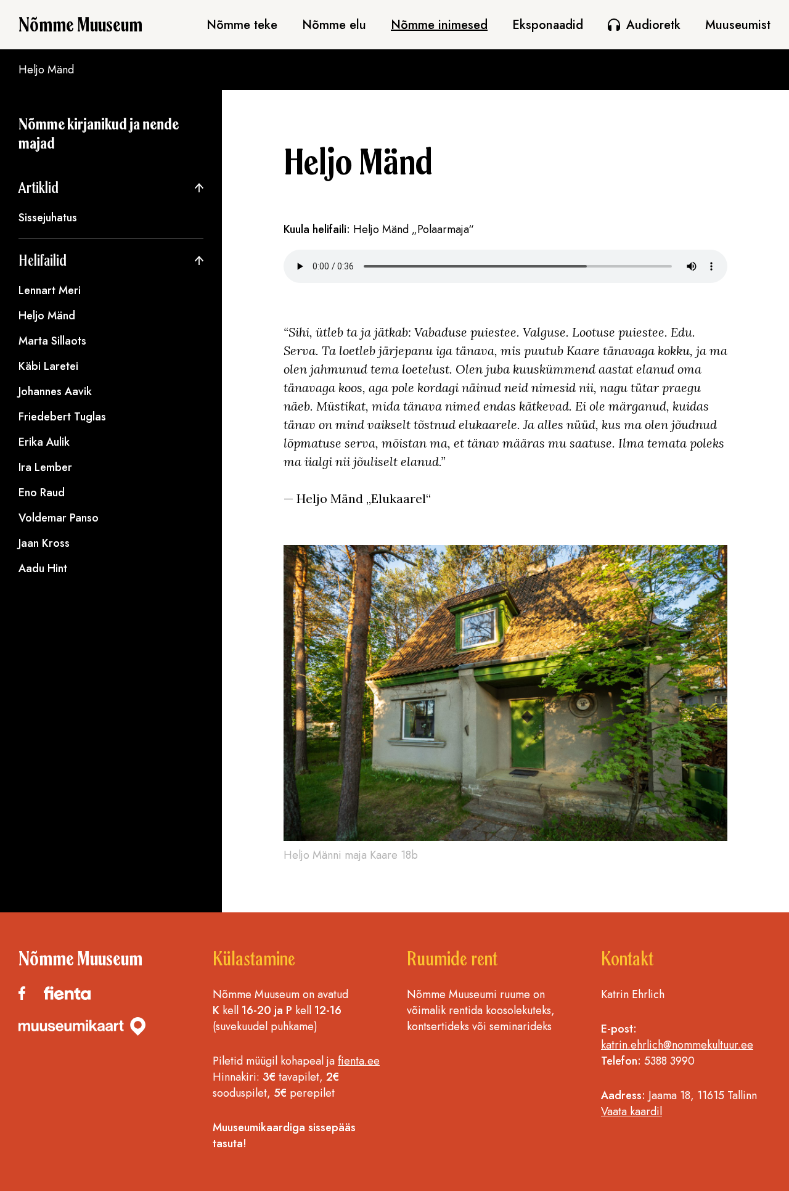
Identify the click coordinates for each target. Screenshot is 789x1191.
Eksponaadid (547, 25)
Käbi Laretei (48, 366)
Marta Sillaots (52, 341)
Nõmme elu (334, 25)
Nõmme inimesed (439, 25)
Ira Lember (45, 467)
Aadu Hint (42, 568)
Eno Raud (41, 493)
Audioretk (653, 25)
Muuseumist (738, 25)
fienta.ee (359, 1061)
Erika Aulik (44, 442)
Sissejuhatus (47, 218)
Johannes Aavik (55, 391)
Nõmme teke (241, 25)
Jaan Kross (44, 543)
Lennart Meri (49, 290)
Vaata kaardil (631, 1111)
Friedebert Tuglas (62, 417)
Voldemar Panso (58, 518)
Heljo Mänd (46, 316)
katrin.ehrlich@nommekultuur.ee (677, 1045)
